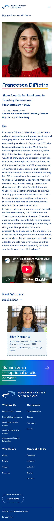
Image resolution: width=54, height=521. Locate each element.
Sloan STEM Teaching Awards (10, 431)
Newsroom (31, 423)
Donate (30, 429)
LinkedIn (30, 467)
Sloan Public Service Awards (10, 423)
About (4, 455)
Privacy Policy (7, 517)
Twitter (30, 473)
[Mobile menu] (49, 7)
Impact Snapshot (34, 411)
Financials (6, 473)
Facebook (31, 455)
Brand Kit (30, 479)
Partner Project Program (11, 411)
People (5, 461)
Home (5, 15)
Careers (5, 467)
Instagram (31, 461)
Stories (30, 417)
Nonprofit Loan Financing (12, 417)
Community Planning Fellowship (10, 439)
